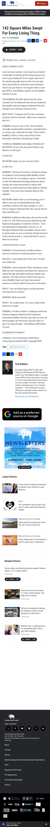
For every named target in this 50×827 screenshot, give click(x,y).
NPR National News (18, 347)
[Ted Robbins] (7, 367)
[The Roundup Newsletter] (25, 447)
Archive (7, 785)
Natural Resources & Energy (29, 519)
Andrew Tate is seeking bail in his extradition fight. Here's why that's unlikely (33, 628)
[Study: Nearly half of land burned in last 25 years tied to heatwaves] (9, 540)
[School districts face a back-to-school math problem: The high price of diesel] (12, 594)
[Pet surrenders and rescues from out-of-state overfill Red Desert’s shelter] (9, 505)
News (21, 501)
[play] (3, 824)
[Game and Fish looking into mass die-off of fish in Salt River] (9, 523)
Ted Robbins (14, 38)
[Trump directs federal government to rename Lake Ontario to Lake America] (9, 488)
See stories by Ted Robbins (27, 396)
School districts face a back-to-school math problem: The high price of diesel (32, 593)
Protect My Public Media (13, 780)
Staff (7, 765)
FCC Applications (11, 775)
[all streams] (47, 824)
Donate (42, 3)
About (7, 745)
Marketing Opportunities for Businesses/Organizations (25, 760)
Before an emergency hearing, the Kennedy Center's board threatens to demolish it (33, 610)
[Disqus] (25, 678)
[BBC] (10, 804)
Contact (7, 750)
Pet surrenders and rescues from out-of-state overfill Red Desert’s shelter (32, 507)
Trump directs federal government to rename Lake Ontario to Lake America (32, 487)
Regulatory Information (13, 770)
